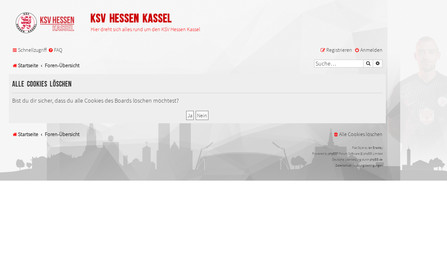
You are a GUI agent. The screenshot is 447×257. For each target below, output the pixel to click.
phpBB (332, 153)
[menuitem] (55, 50)
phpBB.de (376, 159)
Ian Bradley (375, 148)
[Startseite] (48, 23)
